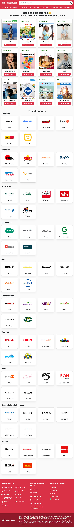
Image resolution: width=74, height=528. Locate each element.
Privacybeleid (37, 500)
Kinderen (6, 501)
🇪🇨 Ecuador (53, 490)
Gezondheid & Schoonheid (8, 498)
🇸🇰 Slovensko (54, 496)
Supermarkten (26, 7)
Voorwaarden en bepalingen (38, 507)
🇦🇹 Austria (53, 487)
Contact (35, 489)
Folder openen (9, 45)
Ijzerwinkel (45, 7)
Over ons (35, 492)
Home (6, 7)
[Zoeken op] (71, 3)
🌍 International (54, 499)
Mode (61, 7)
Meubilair (54, 7)
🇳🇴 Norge (52, 493)
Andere (6, 505)
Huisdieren (21, 501)
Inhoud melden (37, 503)
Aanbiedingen (14, 7)
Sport (19, 497)
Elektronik (36, 7)
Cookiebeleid (37, 496)
